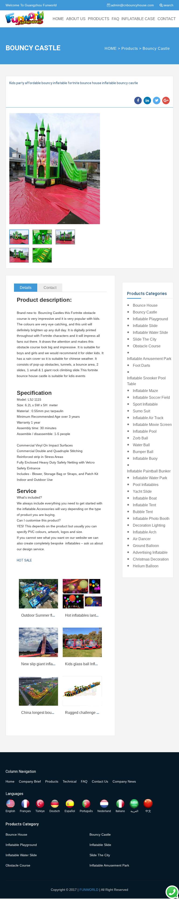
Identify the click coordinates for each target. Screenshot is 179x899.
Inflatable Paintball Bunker (149, 471)
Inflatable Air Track (148, 418)
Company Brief (30, 781)
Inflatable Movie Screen (152, 425)
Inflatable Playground (150, 319)
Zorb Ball (140, 438)
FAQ (115, 19)
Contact (50, 288)
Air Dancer (142, 539)
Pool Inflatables (145, 485)
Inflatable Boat (145, 498)
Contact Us (100, 781)
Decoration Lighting (149, 525)
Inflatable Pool (145, 431)
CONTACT (167, 19)
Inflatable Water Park (150, 478)
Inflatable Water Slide (150, 332)
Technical (69, 781)
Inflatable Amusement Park (149, 359)
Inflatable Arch (144, 532)
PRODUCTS (98, 19)
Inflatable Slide (145, 326)
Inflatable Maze (145, 391)
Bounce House (145, 305)
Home (10, 781)
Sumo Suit (141, 411)
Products (129, 48)
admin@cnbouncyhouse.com (132, 5)
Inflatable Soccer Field (151, 397)
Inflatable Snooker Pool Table (146, 381)
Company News (124, 781)
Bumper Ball (143, 452)
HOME (58, 19)
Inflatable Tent (144, 505)
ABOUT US (76, 19)
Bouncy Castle (156, 48)
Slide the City (144, 339)
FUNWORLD (88, 890)
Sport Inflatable (145, 404)
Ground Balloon (146, 546)
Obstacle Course (147, 346)
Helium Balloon (145, 566)
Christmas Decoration (151, 559)
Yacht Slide (142, 491)
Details (25, 288)
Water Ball (141, 445)
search (168, 5)
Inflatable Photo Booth (151, 519)
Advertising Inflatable (150, 552)
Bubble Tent (143, 512)
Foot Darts (141, 365)
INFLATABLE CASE (138, 19)
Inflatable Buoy (145, 458)
